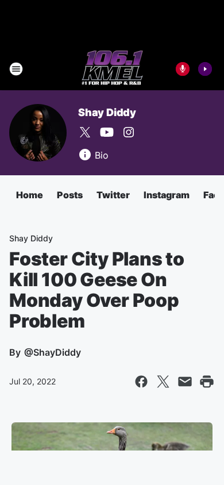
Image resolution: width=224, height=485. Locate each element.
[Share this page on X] (163, 382)
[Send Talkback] (183, 69)
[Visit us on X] (85, 132)
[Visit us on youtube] (107, 132)
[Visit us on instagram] (129, 132)
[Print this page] (207, 382)
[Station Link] (112, 69)
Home (29, 195)
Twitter (113, 195)
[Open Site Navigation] (16, 69)
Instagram (167, 195)
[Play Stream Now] (205, 69)
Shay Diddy (107, 112)
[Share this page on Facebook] (141, 382)
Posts (70, 195)
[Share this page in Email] (185, 382)
